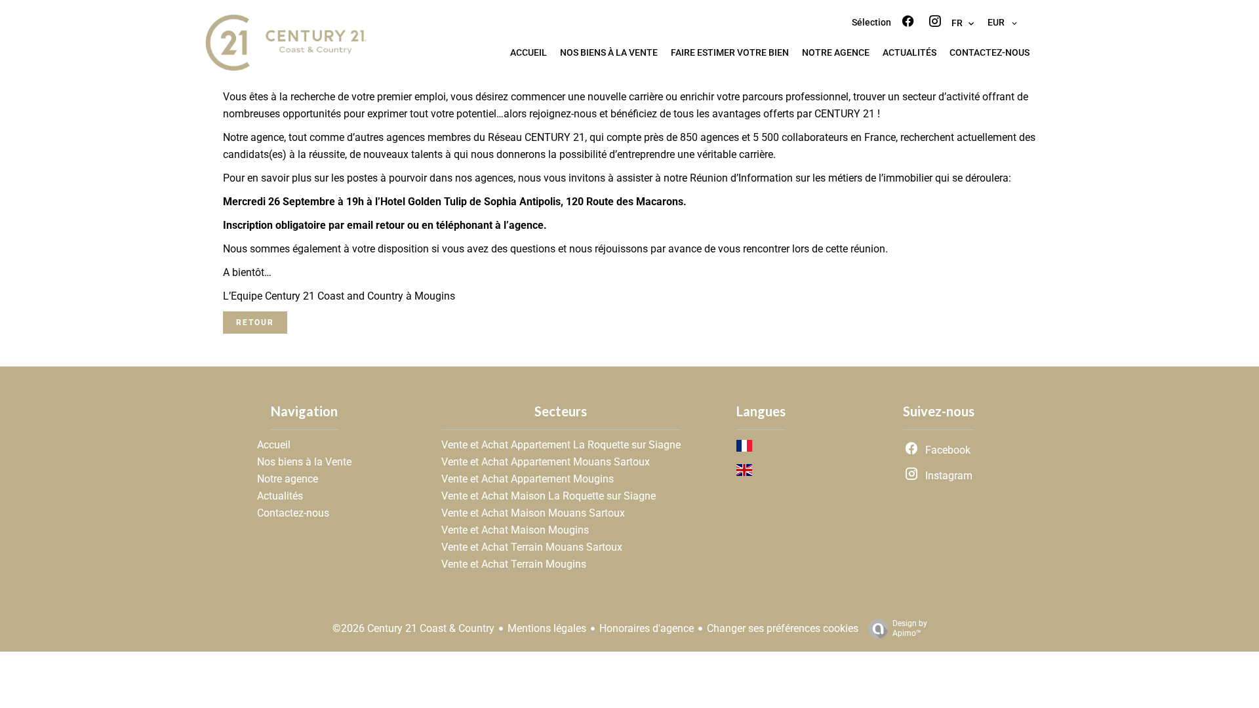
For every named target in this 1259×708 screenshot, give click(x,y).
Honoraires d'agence (646, 628)
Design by (909, 628)
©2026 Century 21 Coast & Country (413, 628)
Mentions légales (547, 628)
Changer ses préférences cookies (782, 628)
